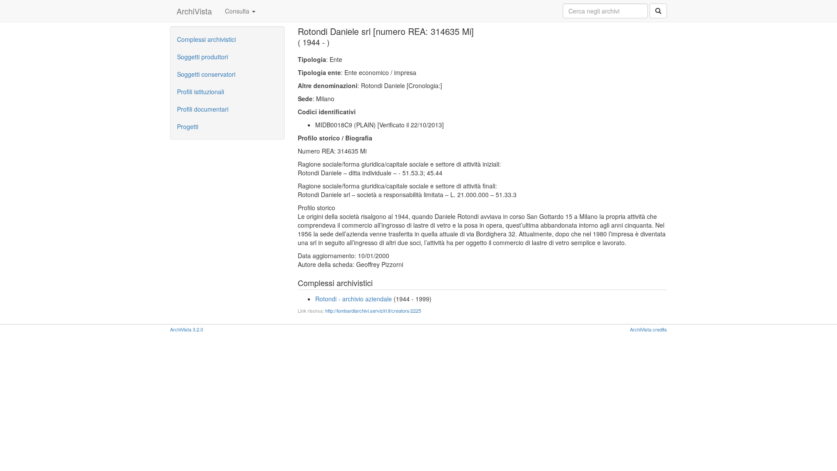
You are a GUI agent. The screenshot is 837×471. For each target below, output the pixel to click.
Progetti (187, 126)
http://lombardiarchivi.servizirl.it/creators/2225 (373, 310)
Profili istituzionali (200, 91)
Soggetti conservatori (206, 74)
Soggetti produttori (202, 56)
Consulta (238, 11)
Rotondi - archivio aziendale (353, 298)
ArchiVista (194, 11)
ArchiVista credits (648, 329)
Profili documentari (202, 109)
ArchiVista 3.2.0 (186, 329)
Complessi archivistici (206, 39)
